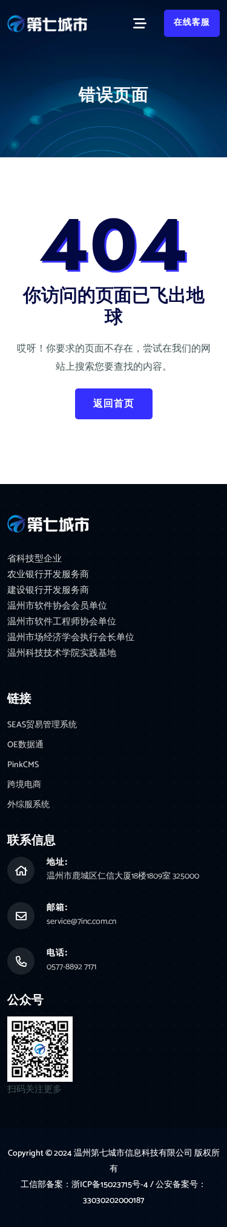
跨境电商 (24, 785)
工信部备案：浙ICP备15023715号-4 (85, 1185)
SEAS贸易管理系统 (42, 725)
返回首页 (113, 404)
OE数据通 (25, 745)
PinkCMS (23, 765)
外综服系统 (28, 805)
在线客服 (192, 23)
